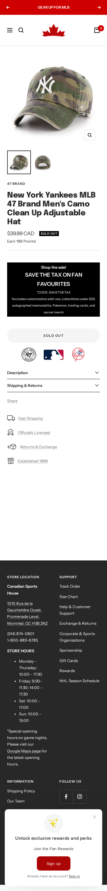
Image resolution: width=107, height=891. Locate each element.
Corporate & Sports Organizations (77, 636)
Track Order (69, 586)
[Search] (21, 30)
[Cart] (97, 30)
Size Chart (68, 596)
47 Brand (16, 184)
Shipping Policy (21, 791)
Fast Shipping (30, 418)
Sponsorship (70, 650)
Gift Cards (68, 660)
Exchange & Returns (77, 623)
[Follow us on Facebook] (66, 796)
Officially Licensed (34, 432)
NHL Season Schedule (79, 680)
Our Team (16, 801)
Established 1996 (33, 461)
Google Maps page (24, 751)
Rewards (67, 670)
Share (12, 400)
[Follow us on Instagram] (79, 796)
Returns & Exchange (38, 446)
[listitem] (29, 350)
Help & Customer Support (75, 610)
